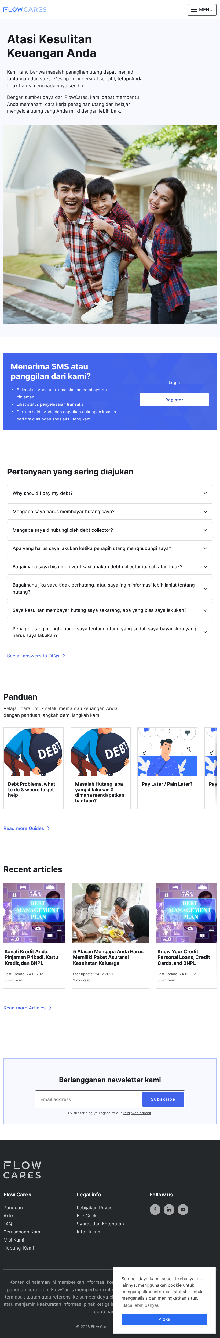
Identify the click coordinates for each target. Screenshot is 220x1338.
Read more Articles (24, 1007)
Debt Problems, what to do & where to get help (31, 789)
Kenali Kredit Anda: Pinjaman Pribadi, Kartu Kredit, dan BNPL (31, 957)
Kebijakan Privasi (95, 1207)
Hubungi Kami (18, 1248)
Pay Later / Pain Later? (167, 784)
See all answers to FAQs (33, 656)
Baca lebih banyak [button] (140, 1305)
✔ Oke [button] (164, 1319)
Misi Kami (13, 1240)
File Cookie (88, 1215)
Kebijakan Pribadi (137, 1113)
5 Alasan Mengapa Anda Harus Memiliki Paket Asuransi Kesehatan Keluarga (108, 957)
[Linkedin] (169, 1209)
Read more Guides (23, 828)
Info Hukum (89, 1232)
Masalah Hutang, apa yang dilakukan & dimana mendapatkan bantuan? (99, 792)
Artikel (10, 1215)
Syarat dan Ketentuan (100, 1223)
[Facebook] (155, 1209)
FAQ (7, 1223)
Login (174, 382)
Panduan (13, 1207)
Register (174, 399)
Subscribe (163, 1099)
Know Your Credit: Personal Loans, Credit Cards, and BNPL (183, 957)
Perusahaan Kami (22, 1232)
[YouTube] (183, 1209)
